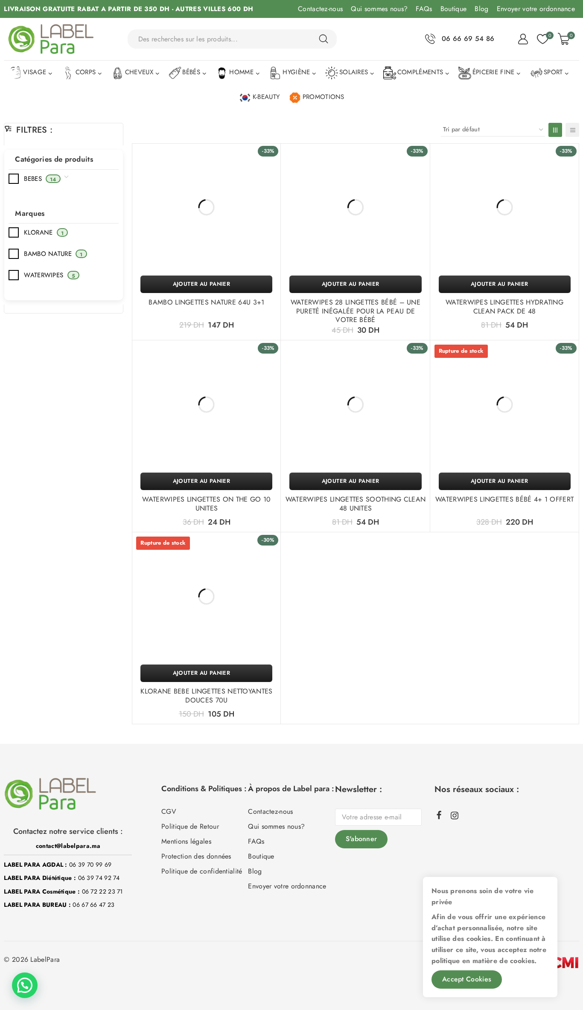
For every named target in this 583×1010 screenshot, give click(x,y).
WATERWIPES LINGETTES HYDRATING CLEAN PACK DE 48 (504, 306)
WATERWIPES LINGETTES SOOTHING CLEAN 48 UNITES (356, 503)
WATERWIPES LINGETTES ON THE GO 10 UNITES (206, 503)
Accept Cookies (466, 979)
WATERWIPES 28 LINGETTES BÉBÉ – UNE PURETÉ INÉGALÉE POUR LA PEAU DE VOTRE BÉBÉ (355, 311)
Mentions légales (186, 841)
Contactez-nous (320, 9)
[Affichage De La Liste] (572, 130)
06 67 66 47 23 (93, 904)
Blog (481, 9)
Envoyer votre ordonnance (536, 9)
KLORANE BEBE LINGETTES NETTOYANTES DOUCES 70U (206, 695)
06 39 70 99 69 (90, 864)
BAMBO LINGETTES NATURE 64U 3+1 (206, 302)
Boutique (453, 9)
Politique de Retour (190, 826)
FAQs (424, 9)
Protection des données (196, 856)
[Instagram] (454, 815)
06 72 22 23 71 (102, 891)
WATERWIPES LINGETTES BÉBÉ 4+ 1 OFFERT (504, 499)
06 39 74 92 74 (99, 878)
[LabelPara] (50, 39)
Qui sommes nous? (379, 9)
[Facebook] (439, 815)
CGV (168, 811)
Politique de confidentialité (201, 871)
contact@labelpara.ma (68, 846)
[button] (206, 284)
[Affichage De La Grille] (555, 130)
